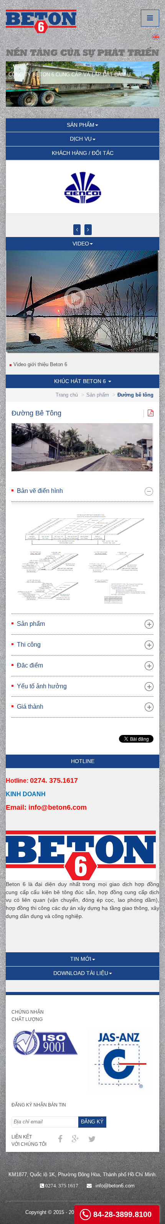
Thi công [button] (29, 644)
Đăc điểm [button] (30, 665)
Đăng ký (92, 1122)
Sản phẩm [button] (31, 623)
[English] (155, 36)
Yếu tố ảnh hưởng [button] (42, 686)
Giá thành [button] (30, 706)
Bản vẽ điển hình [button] (40, 491)
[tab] (82, 491)
